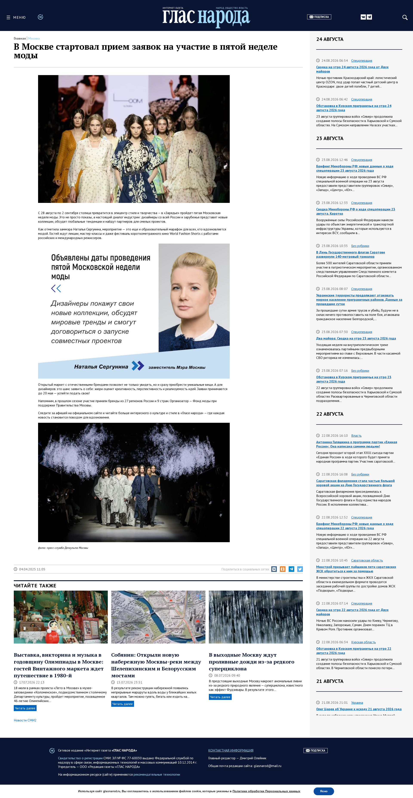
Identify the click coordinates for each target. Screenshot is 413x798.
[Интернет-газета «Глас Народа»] (206, 19)
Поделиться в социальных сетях (245, 569)
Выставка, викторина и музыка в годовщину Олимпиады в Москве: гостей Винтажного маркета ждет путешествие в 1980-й (59, 665)
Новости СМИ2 (25, 720)
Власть (356, 435)
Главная (20, 38)
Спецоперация (361, 60)
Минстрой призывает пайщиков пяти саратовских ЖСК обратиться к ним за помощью (356, 569)
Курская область (363, 642)
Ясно (324, 791)
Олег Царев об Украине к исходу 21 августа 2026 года (359, 709)
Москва (34, 38)
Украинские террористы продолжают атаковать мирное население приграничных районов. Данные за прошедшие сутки (359, 299)
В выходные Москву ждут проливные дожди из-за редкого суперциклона (251, 661)
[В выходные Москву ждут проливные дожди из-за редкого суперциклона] (256, 617)
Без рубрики (360, 246)
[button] (274, 569)
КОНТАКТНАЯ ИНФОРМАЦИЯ (230, 750)
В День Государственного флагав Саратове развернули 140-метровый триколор (350, 254)
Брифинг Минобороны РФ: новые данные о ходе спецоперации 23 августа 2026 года (354, 168)
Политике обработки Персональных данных (266, 791)
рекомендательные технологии (157, 774)
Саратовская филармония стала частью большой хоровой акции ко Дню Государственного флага (355, 482)
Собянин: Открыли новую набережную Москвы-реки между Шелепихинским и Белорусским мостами (156, 665)
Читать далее (25, 708)
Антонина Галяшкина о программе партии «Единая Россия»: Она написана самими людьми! (356, 444)
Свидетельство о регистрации (80, 758)
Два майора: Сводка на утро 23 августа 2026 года (356, 338)
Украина (357, 702)
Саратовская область (367, 560)
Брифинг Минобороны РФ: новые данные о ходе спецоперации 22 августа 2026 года (354, 526)
